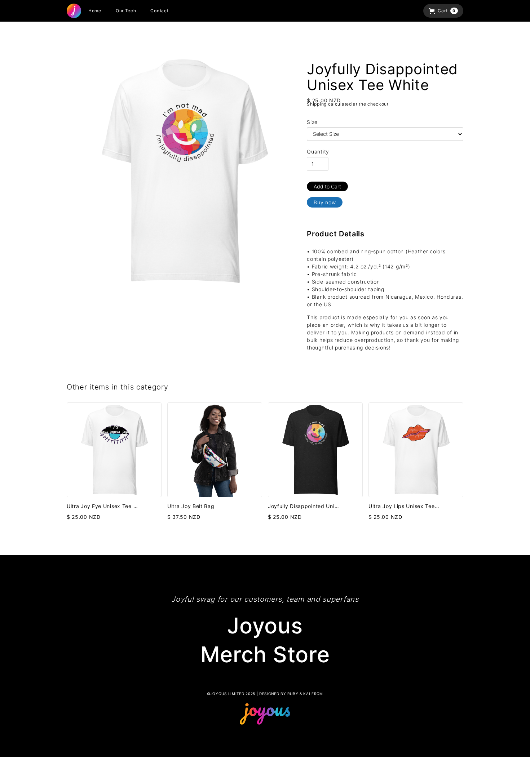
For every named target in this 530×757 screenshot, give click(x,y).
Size (312, 122)
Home (94, 10)
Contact (159, 10)
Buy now (325, 202)
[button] (443, 11)
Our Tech (126, 10)
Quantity (318, 151)
